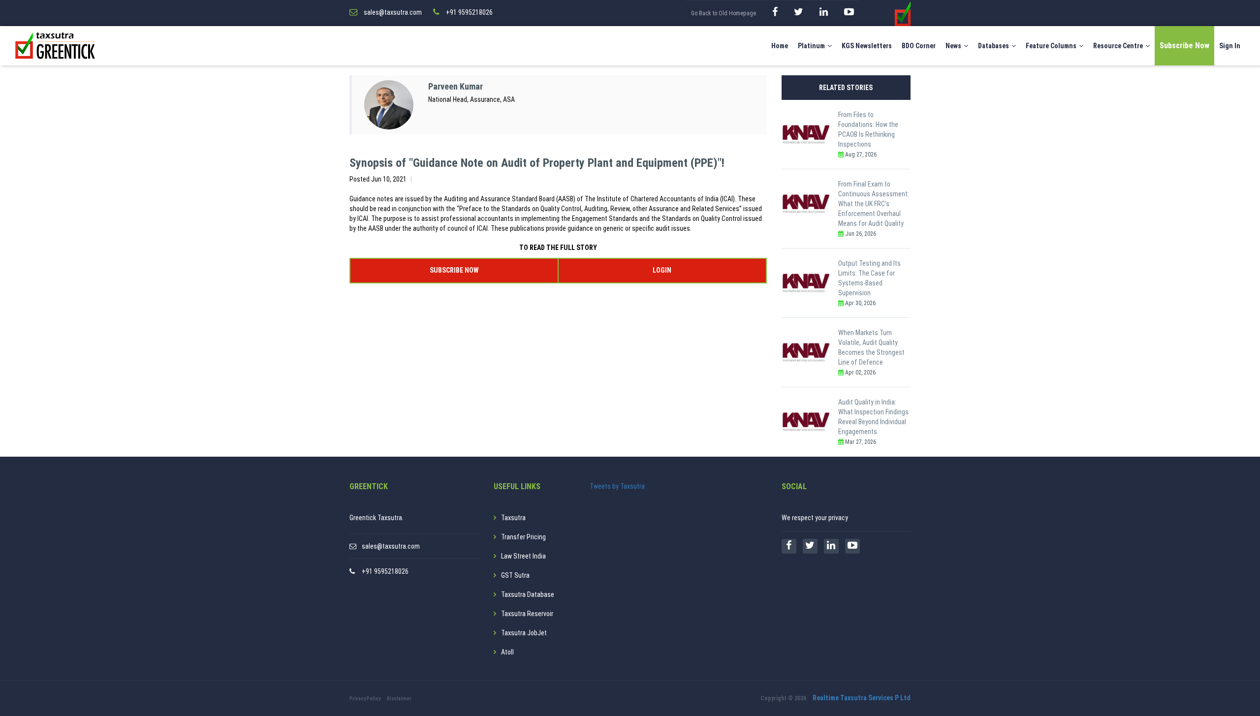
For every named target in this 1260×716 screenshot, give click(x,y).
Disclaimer (399, 698)
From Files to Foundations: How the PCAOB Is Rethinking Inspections (868, 129)
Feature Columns (1051, 46)
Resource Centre (1118, 46)
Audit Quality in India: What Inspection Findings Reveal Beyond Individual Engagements (873, 417)
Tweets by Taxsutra (617, 486)
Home (779, 46)
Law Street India (523, 556)
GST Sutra (515, 575)
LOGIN (662, 270)
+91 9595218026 (385, 571)
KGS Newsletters (867, 46)
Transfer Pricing (523, 537)
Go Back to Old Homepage (723, 13)
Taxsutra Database (527, 594)
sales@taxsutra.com (391, 546)
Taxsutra (513, 518)
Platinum (811, 46)
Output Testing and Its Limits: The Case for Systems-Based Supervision (869, 278)
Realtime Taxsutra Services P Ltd (862, 698)
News (953, 46)
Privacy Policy (364, 698)
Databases (993, 46)
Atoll (507, 652)
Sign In (1229, 46)
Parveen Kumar (455, 86)
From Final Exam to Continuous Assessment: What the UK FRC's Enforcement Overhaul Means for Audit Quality (873, 203)
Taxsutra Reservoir (527, 614)
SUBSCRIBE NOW (454, 270)
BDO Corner (919, 46)
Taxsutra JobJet (524, 633)
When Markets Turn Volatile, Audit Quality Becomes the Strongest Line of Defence (871, 347)
